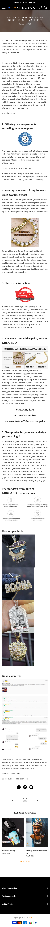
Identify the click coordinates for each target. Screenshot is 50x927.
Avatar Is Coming (8, 851)
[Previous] (4, 834)
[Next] (45, 834)
